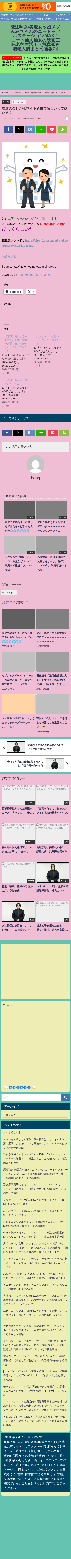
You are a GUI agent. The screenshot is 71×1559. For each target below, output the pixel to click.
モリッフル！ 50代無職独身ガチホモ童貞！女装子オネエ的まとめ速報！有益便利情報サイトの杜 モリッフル (35, 1390)
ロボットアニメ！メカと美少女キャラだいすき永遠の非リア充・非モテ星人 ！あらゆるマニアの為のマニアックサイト (35, 1262)
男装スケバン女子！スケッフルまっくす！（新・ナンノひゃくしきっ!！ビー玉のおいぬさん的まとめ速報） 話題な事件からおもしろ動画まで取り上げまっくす (35, 1247)
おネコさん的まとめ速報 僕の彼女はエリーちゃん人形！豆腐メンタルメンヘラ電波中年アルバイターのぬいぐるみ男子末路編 (35, 1143)
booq (35, 478)
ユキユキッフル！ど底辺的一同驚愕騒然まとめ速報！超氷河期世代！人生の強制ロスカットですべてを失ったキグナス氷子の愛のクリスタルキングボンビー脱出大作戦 (35, 1405)
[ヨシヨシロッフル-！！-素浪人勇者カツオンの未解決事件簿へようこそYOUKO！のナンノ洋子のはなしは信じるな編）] (35, 1375)
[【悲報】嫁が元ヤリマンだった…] (18, 393)
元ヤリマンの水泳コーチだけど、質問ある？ (47, 340)
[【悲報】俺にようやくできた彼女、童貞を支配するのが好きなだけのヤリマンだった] (18, 354)
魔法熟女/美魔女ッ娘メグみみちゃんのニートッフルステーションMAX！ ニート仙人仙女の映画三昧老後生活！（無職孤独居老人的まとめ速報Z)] (35, 1173)
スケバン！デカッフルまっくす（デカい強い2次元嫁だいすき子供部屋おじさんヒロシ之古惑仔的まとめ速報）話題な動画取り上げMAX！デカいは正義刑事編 (35, 1345)
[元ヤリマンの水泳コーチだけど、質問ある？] (50, 351)
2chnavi (8, 1005)
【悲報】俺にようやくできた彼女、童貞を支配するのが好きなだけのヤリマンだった (15, 343)
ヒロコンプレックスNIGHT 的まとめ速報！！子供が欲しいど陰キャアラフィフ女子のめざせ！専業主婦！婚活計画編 (35, 1420)
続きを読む (9, 256)
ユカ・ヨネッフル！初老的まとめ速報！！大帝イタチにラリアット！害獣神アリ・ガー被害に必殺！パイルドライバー (35, 1314)
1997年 (6, 102)
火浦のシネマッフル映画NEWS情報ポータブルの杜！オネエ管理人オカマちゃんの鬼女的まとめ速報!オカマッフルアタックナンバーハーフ (35, 1299)
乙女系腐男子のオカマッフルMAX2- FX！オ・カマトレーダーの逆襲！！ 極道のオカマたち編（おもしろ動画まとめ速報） (35, 1158)
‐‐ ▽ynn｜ (20, 102)
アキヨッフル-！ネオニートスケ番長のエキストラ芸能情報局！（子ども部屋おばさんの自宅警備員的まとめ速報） (35, 1360)
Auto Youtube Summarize (34, 274)
